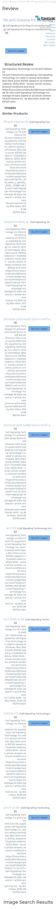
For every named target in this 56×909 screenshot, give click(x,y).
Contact (51, 39)
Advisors (50, 33)
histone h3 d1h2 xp (16, 222)
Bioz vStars (49, 45)
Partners (50, 36)
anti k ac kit (11, 807)
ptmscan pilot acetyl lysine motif (25, 425)
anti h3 (11, 528)
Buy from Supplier (16, 51)
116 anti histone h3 (16, 121)
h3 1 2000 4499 (14, 619)
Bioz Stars (49, 42)
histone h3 (11, 713)
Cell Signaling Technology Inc (34, 528)
